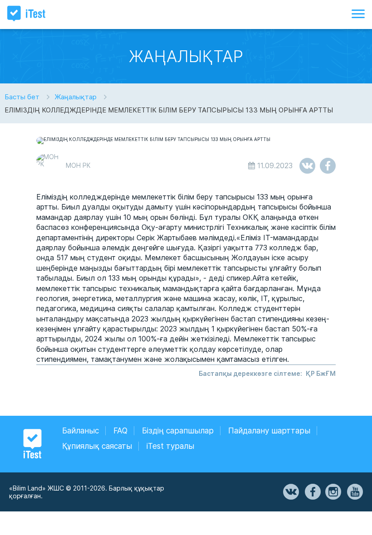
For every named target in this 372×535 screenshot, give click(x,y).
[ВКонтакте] (290, 492)
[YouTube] (354, 492)
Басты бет (22, 96)
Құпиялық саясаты (97, 446)
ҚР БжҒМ (321, 373)
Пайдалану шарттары (269, 430)
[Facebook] (312, 492)
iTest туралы (170, 446)
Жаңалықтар (75, 96)
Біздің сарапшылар (178, 430)
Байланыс (80, 430)
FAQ (120, 430)
